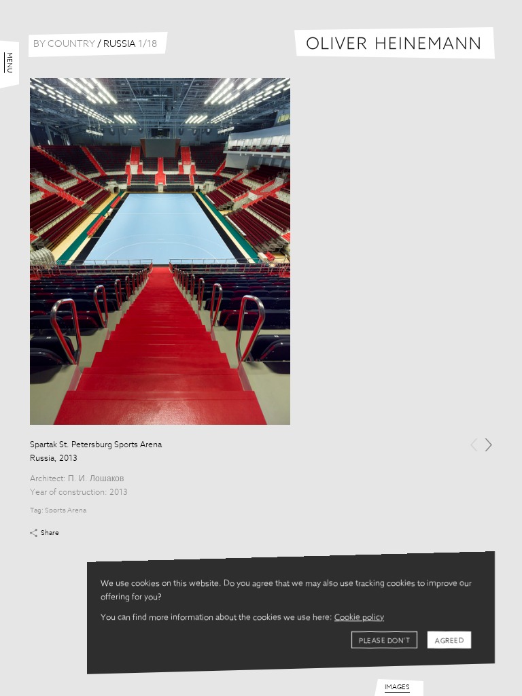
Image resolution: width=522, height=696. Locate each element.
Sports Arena (65, 510)
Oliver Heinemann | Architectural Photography (394, 43)
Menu (9, 62)
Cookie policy (359, 618)
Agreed (449, 641)
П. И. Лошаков (96, 479)
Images (397, 687)
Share (50, 532)
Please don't (384, 641)
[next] (488, 444)
